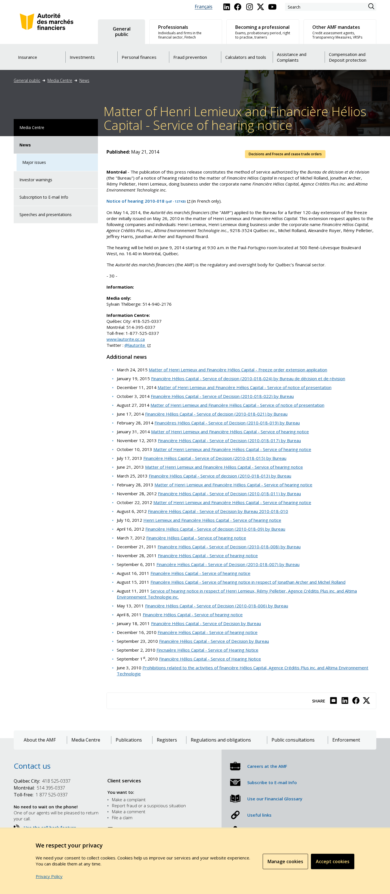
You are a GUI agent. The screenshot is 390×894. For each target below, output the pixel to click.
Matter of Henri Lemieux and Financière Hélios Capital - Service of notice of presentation (244, 387)
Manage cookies (285, 861)
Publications (129, 740)
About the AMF (40, 740)
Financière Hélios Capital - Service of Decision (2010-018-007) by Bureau (227, 564)
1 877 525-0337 (41, 795)
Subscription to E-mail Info (43, 197)
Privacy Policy (49, 876)
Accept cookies (332, 861)
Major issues (34, 162)
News (84, 80)
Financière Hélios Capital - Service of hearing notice (196, 538)
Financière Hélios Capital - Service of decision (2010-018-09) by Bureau (215, 529)
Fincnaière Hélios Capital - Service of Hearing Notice (207, 650)
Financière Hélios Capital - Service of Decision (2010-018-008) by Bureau (229, 546)
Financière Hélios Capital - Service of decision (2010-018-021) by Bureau (216, 414)
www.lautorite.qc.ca (125, 339)
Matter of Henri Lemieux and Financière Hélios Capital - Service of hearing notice (230, 431)
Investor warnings (35, 179)
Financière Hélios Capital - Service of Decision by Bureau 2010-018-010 (218, 511)
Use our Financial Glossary (274, 799)
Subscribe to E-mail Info (272, 782)
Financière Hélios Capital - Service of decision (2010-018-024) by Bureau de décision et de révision (248, 378)
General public (27, 80)
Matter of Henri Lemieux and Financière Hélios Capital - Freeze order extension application (238, 369)
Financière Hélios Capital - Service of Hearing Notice (210, 659)
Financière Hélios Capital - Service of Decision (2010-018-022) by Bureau (222, 396)
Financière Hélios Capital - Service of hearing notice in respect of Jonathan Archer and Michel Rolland (247, 582)
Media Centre (59, 80)
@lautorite (137, 345)
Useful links (259, 815)
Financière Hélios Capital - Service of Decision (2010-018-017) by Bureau (229, 440)
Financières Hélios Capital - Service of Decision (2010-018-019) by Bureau (227, 423)
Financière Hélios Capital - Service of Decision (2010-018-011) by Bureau (229, 493)
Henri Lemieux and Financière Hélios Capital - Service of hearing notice (212, 520)
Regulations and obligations (221, 740)
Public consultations (293, 740)
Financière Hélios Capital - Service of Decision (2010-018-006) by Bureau (216, 606)
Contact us (32, 766)
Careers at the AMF (267, 766)
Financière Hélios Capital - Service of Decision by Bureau (206, 623)
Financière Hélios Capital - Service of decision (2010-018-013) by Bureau (220, 476)
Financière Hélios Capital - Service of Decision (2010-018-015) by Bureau (214, 458)
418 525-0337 (42, 781)
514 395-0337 (39, 788)
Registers (167, 740)
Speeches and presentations (45, 214)
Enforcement (346, 740)
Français (203, 6)
